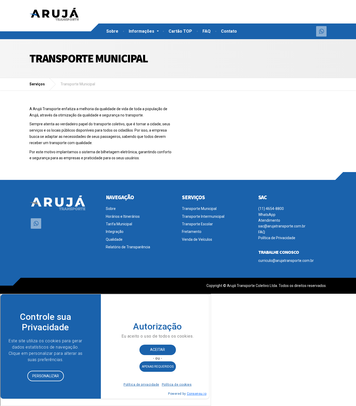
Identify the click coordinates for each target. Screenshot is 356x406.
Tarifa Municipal (119, 224)
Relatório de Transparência (128, 247)
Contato (229, 31)
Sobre (112, 31)
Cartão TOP (180, 31)
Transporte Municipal (199, 209)
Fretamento (191, 232)
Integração (115, 232)
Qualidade (114, 239)
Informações (141, 31)
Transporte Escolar (197, 224)
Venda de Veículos (197, 239)
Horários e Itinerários (123, 216)
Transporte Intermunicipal (203, 216)
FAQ (206, 31)
